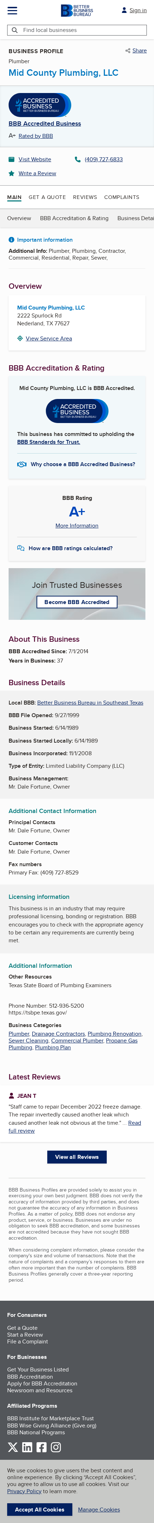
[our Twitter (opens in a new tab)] (13, 1451)
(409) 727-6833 (104, 159)
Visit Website (35, 159)
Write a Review (37, 173)
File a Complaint (27, 1341)
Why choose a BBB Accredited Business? (83, 464)
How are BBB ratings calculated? (70, 548)
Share (140, 51)
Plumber (19, 1034)
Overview (19, 218)
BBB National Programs (36, 1432)
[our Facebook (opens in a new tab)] (41, 1451)
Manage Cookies (99, 1509)
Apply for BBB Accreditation (42, 1383)
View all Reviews (77, 1157)
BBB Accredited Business (45, 124)
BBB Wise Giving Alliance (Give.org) (51, 1425)
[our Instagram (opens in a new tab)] (56, 1451)
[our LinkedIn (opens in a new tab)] (27, 1451)
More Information (77, 526)
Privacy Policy (24, 1491)
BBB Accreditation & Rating (74, 218)
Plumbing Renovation (114, 1034)
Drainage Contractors (58, 1034)
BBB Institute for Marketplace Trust (50, 1418)
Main (14, 197)
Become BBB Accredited (76, 602)
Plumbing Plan (53, 1047)
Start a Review (25, 1335)
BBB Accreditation (30, 1377)
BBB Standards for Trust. (48, 442)
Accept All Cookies (39, 1509)
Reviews (85, 197)
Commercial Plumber (77, 1040)
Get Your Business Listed (38, 1369)
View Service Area (49, 338)
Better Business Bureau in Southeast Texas (90, 702)
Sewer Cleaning (28, 1040)
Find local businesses (50, 30)
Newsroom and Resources (39, 1390)
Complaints (122, 197)
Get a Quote (47, 197)
